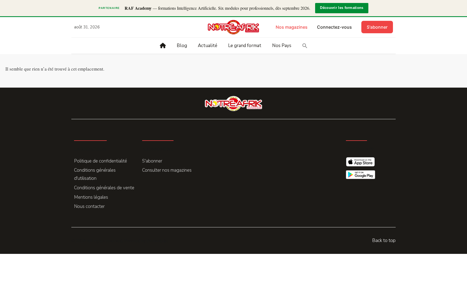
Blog (182, 45)
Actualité (207, 45)
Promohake (158, 240)
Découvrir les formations (341, 8)
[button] (305, 46)
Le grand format (244, 45)
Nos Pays (281, 45)
